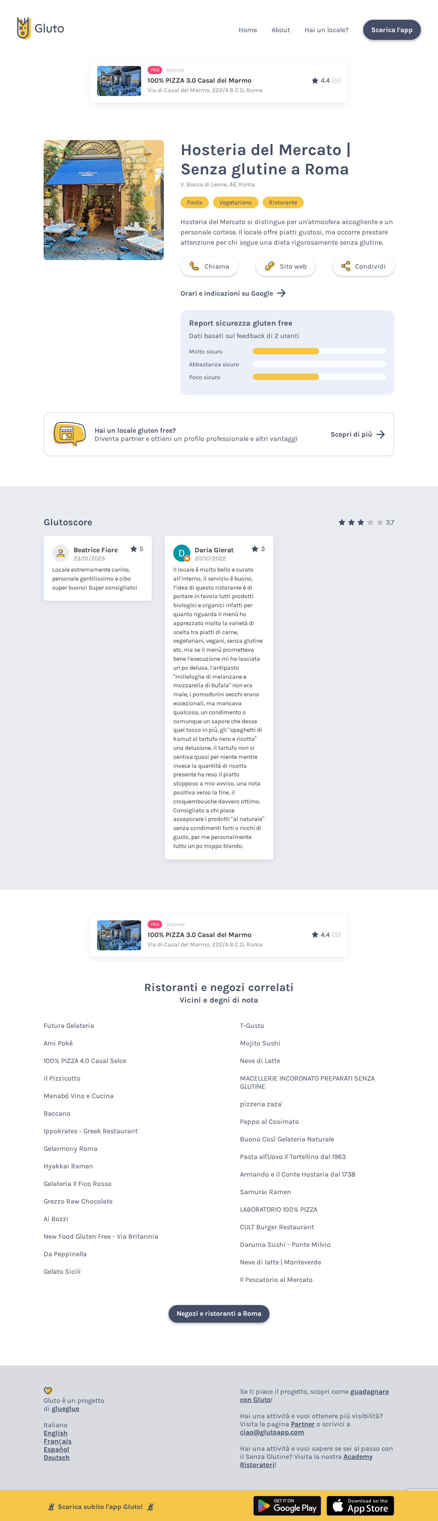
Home (248, 30)
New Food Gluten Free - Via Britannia (101, 1236)
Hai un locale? (327, 30)
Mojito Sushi (260, 1043)
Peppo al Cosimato (269, 1121)
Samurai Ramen (265, 1192)
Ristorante (283, 202)
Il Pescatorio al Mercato (276, 1279)
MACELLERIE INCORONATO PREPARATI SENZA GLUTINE (307, 1082)
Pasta (194, 202)
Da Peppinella (65, 1254)
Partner (303, 1424)
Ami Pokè (58, 1043)
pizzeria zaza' (261, 1104)
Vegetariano (235, 202)
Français (57, 1441)
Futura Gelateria (69, 1025)
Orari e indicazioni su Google (227, 293)
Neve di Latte (260, 1061)
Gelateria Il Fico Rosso (78, 1184)
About (281, 30)
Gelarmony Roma (71, 1148)
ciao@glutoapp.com (272, 1432)
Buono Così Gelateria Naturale (287, 1139)
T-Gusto (252, 1025)
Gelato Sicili (62, 1271)
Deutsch (57, 1457)
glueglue (65, 1408)
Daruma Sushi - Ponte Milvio (285, 1244)
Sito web (293, 266)
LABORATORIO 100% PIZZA (278, 1209)
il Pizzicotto (62, 1078)
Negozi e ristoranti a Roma (219, 1313)
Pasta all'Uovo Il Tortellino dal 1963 (293, 1157)
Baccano (57, 1113)
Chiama (216, 266)
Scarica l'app (392, 30)
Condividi (370, 266)
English (56, 1433)
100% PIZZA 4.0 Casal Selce (85, 1061)
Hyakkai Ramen (68, 1166)
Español (56, 1449)
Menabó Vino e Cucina (79, 1096)
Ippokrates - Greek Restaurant (91, 1131)
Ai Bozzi (56, 1219)
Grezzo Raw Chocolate (78, 1201)
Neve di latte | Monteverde (280, 1262)
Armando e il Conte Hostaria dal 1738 (297, 1174)
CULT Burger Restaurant (277, 1227)
